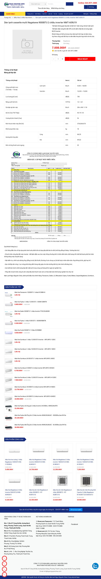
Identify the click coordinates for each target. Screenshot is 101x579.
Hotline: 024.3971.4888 (87, 3)
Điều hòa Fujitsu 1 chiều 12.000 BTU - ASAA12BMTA (31, 302)
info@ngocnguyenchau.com (52, 571)
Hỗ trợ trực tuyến (76, 509)
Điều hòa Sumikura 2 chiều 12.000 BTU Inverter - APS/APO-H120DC (36, 377)
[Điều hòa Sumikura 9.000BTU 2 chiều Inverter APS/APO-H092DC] (9, 371)
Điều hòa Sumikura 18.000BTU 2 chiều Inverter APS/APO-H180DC (35, 387)
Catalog (60, 14)
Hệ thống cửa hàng (58, 8)
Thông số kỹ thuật (10, 70)
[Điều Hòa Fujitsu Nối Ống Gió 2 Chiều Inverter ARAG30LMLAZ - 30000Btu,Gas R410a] (9, 418)
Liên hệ (50, 14)
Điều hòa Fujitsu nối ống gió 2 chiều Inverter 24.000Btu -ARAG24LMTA (36, 406)
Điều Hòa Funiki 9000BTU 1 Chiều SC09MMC (28, 330)
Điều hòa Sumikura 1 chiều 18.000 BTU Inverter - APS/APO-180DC (35, 349)
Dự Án (44, 13)
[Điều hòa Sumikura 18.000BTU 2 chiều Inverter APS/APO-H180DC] (9, 390)
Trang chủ (30, 14)
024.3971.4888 (72, 51)
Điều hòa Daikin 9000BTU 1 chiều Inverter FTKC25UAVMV (32, 311)
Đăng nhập (93, 14)
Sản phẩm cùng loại (14, 439)
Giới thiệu (38, 14)
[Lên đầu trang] (98, 573)
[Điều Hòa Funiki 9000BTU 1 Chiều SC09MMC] (9, 333)
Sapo (78, 577)
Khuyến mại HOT (68, 14)
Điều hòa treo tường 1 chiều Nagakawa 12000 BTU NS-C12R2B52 (13, 462)
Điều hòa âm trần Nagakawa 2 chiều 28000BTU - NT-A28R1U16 (62, 492)
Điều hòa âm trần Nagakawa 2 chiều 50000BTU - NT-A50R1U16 (38, 492)
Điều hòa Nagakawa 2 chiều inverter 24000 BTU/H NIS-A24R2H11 (37, 462)
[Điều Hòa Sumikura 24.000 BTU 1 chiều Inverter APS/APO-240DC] (9, 361)
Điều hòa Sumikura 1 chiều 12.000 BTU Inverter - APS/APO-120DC (35, 339)
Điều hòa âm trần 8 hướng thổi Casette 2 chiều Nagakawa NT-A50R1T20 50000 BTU (86, 492)
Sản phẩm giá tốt (13, 287)
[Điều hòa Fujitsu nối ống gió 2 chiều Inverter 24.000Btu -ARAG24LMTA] (9, 409)
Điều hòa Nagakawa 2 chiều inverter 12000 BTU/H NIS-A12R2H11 (85, 462)
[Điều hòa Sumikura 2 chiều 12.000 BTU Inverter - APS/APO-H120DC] (9, 380)
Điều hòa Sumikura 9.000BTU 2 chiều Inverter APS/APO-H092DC (34, 368)
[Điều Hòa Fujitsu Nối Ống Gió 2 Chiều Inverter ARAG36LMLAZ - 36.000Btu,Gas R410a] (9, 428)
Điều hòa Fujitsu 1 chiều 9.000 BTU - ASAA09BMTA (30, 320)
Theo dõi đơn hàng (43, 8)
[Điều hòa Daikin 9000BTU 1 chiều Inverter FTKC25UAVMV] (9, 314)
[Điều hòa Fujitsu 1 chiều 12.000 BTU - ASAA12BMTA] (9, 305)
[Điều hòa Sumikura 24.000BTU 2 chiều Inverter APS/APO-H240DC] (9, 399)
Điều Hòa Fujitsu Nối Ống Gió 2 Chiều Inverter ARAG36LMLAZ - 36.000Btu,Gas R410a (40, 425)
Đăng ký (85, 14)
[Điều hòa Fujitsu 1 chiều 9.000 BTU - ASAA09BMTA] (9, 323)
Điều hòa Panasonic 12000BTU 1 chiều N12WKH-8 (30, 292)
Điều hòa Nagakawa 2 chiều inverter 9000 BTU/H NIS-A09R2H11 (13, 492)
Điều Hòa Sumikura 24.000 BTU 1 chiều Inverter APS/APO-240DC (35, 358)
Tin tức (55, 14)
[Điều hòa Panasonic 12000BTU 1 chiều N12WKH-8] (9, 295)
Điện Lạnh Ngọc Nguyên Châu (13, 275)
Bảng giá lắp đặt (31, 18)
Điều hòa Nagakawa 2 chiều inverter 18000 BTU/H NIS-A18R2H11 (61, 462)
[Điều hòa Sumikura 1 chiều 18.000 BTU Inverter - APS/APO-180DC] (9, 352)
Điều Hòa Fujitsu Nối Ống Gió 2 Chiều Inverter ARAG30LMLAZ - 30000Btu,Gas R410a (40, 415)
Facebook (74, 524)
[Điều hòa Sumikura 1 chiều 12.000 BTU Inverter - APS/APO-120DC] (9, 342)
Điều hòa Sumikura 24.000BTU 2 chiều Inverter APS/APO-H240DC (35, 396)
